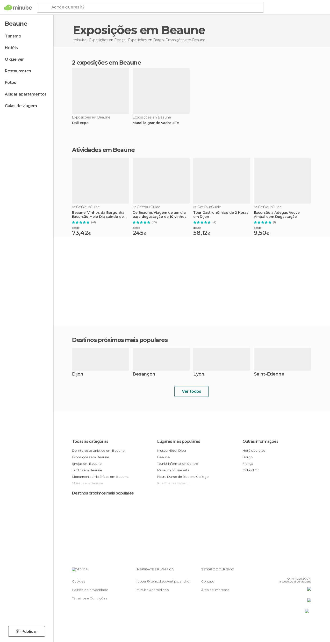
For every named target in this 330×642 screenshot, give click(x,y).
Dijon (77, 374)
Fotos (10, 82)
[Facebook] (283, 571)
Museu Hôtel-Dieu (171, 450)
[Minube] (18, 7)
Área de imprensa (215, 590)
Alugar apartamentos (26, 94)
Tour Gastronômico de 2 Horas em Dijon (220, 215)
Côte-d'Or (251, 470)
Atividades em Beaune (103, 150)
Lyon (198, 374)
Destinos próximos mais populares (119, 340)
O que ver (14, 59)
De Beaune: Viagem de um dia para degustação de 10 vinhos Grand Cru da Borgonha (160, 215)
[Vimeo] (299, 571)
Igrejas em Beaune (87, 463)
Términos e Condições (89, 598)
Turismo (13, 36)
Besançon (144, 374)
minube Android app (152, 590)
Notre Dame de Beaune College (183, 477)
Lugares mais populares (178, 441)
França (248, 463)
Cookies (78, 581)
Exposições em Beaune (90, 457)
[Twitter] (291, 571)
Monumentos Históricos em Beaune (100, 477)
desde (75, 227)
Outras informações (260, 441)
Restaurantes (18, 71)
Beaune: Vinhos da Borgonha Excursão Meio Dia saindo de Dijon (98, 215)
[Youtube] (307, 571)
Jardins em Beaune (87, 470)
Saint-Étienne (269, 374)
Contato (207, 581)
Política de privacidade (90, 590)
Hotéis (11, 47)
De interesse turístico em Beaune (98, 450)
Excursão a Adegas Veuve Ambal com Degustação (277, 215)
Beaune (163, 457)
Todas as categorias (90, 441)
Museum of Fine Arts (173, 470)
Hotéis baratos (254, 450)
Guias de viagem (21, 105)
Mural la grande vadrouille (156, 123)
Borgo (248, 457)
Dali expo (80, 123)
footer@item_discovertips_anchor (163, 581)
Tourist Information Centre (177, 463)
